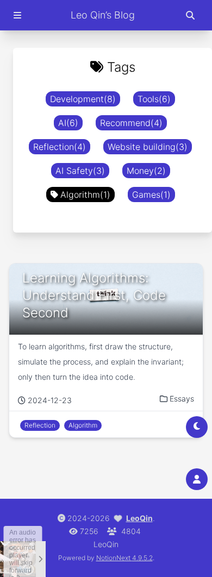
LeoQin (139, 518)
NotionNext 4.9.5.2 (124, 558)
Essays (182, 398)
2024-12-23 (50, 400)
